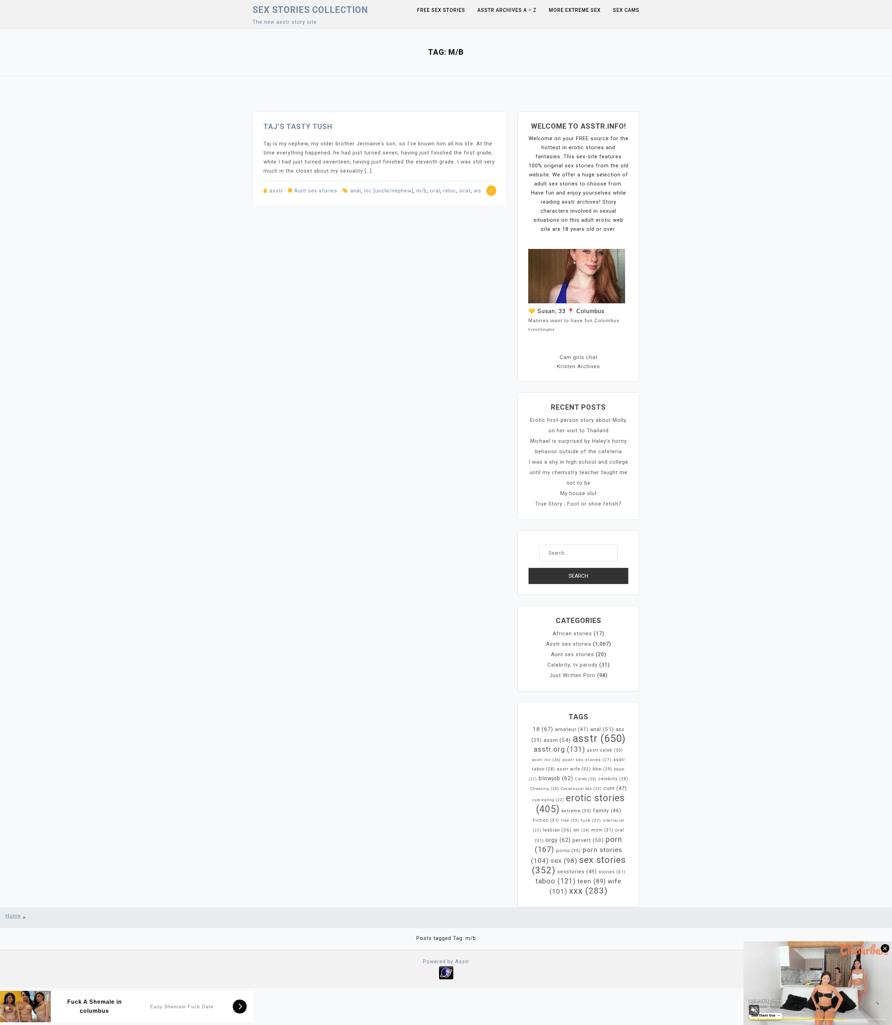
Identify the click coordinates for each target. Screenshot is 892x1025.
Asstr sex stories (568, 644)
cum (615, 788)
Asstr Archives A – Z (507, 10)
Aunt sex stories (315, 191)
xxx (588, 891)
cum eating (548, 800)
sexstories (577, 871)
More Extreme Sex (575, 10)
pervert (588, 840)
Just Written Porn (572, 675)
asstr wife (574, 769)
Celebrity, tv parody (572, 665)
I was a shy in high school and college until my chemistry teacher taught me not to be (578, 472)
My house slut (578, 493)
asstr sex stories (587, 759)
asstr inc (546, 759)
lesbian (557, 830)
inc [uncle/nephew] (388, 191)
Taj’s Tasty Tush (297, 126)
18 (543, 729)
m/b (421, 191)
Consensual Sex (581, 789)
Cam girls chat (579, 357)
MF (582, 830)
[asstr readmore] (491, 190)
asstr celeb (605, 750)
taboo (556, 881)
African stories (572, 633)
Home (13, 916)
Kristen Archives (578, 366)
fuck (591, 820)
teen (591, 881)
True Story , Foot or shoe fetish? (578, 504)
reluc (449, 191)
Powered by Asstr (446, 961)
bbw (602, 769)
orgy (558, 840)
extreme (576, 810)
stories (612, 871)
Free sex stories (441, 10)
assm (557, 740)
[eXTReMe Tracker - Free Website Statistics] (446, 972)
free (570, 820)
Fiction (546, 820)
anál (355, 191)
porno (568, 850)
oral (435, 191)
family (607, 810)
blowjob (556, 778)
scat (465, 191)
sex (564, 861)
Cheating (544, 789)
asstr (276, 191)
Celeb (586, 779)
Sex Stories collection (310, 10)
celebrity (613, 778)
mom (602, 830)
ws (477, 191)
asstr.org (559, 749)
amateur (572, 729)
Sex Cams (626, 10)
